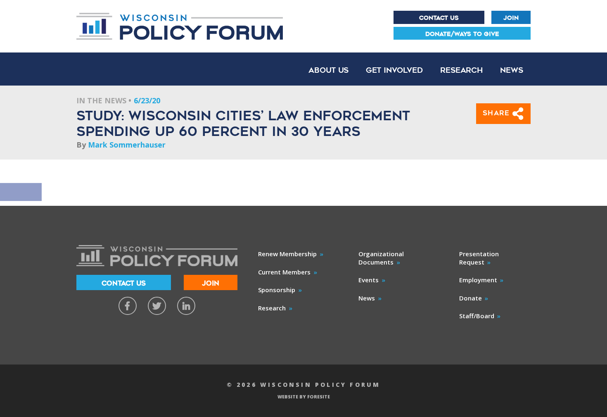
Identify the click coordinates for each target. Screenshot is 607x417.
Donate (470, 298)
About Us (328, 70)
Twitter (157, 306)
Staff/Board (476, 316)
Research (461, 70)
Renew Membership (287, 254)
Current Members (284, 272)
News (511, 70)
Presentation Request (479, 258)
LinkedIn (186, 306)
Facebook (128, 306)
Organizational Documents (381, 258)
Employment (478, 280)
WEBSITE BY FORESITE (303, 396)
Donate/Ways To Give (462, 34)
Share (498, 113)
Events (368, 280)
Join (511, 17)
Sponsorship (276, 290)
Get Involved (394, 70)
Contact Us (439, 17)
